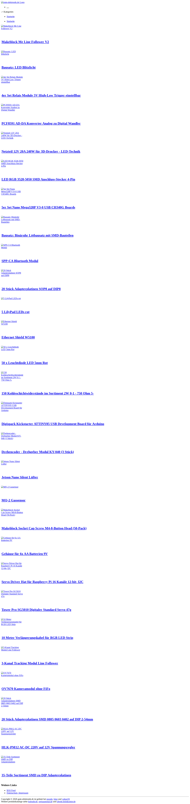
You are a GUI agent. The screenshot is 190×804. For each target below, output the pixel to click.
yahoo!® (66, 799)
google (50, 799)
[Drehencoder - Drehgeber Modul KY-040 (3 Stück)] (12, 438)
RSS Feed (11, 790)
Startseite (11, 16)
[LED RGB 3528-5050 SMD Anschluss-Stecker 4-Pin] (12, 166)
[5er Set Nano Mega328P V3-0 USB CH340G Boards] (12, 194)
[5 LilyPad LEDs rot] (11, 298)
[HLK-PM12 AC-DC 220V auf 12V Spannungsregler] (12, 734)
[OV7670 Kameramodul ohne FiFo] (12, 675)
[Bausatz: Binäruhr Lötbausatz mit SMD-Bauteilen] (12, 222)
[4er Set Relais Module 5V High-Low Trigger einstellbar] (12, 82)
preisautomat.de (45, 801)
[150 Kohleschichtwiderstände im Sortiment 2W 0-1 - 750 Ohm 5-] (12, 380)
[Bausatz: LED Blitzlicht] (12, 54)
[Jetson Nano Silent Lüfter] (12, 464)
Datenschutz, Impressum (17, 793)
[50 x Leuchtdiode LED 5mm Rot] (12, 349)
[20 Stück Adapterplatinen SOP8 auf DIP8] (12, 275)
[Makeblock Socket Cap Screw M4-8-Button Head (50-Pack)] (12, 515)
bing (56, 799)
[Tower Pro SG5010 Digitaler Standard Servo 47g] (12, 596)
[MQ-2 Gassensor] (9, 487)
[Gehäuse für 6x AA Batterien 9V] (12, 540)
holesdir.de (33, 801)
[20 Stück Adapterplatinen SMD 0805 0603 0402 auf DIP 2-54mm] (12, 706)
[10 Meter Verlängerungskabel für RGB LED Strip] (12, 624)
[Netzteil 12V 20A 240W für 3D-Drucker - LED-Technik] (12, 138)
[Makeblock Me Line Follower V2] (12, 28)
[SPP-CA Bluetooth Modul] (12, 247)
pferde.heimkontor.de (66, 801)
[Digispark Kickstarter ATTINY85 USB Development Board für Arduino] (12, 410)
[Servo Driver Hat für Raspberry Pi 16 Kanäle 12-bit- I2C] (12, 568)
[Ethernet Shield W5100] (12, 324)
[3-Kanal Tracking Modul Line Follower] (12, 650)
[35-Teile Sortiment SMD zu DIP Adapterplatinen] (12, 762)
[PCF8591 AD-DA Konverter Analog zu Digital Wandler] (12, 110)
